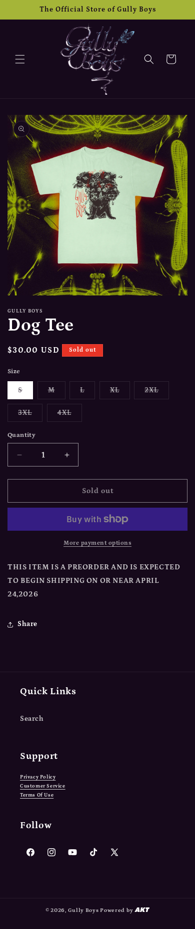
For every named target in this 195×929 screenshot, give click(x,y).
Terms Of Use (37, 795)
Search (32, 719)
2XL (156, 392)
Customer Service (43, 786)
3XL (30, 415)
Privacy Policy (38, 777)
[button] (20, 59)
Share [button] (28, 624)
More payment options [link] (98, 543)
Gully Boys (83, 910)
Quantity (22, 435)
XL (120, 392)
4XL (70, 415)
